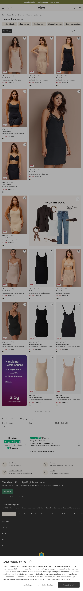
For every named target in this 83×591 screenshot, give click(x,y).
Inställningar (27, 585)
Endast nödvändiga (45, 585)
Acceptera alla (68, 585)
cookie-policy (64, 579)
